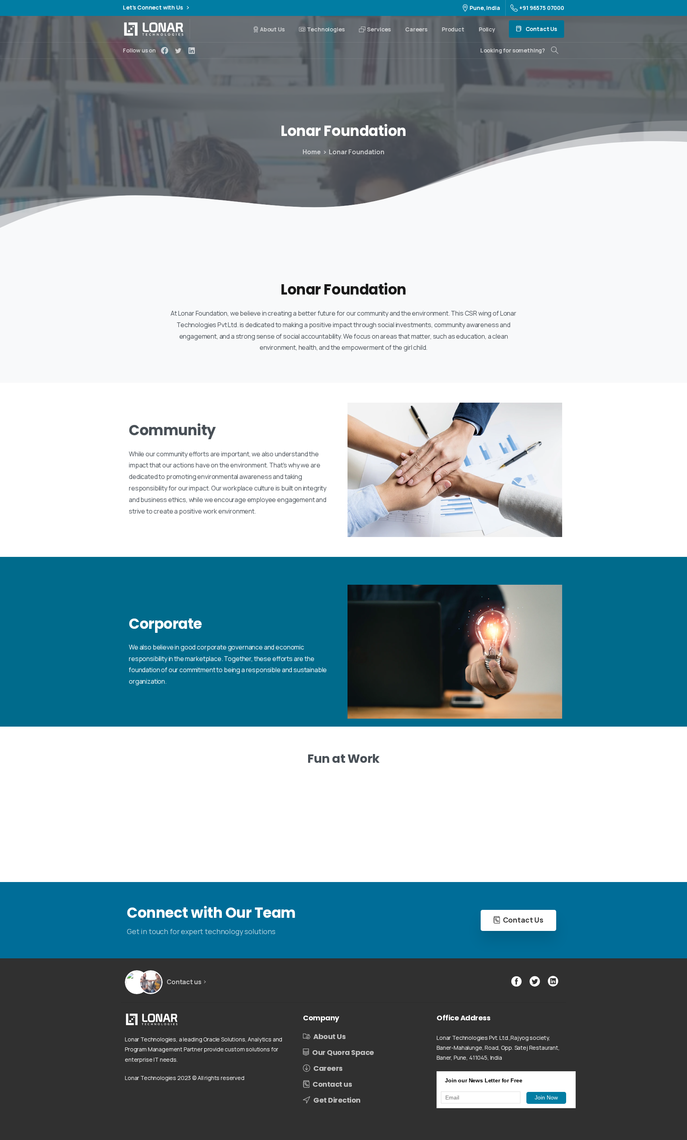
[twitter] (178, 50)
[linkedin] (191, 50)
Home (311, 151)
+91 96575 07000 (541, 8)
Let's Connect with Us (153, 7)
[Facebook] (164, 50)
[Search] (554, 50)
